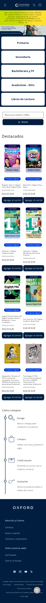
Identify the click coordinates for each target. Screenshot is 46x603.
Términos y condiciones (16, 539)
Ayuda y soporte (12, 533)
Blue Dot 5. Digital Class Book (32, 186)
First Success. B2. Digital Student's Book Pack (33, 320)
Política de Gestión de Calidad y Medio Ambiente (24, 592)
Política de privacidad (35, 584)
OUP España (10, 555)
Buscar (24, 122)
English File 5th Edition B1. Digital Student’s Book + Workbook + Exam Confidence (12, 319)
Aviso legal (24, 596)
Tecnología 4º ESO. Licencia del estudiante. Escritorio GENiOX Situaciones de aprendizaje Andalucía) (32, 380)
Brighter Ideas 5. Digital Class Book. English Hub (11, 186)
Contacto (9, 527)
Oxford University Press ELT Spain (22, 581)
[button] (5, 5)
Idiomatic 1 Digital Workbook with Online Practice (31, 253)
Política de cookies (24, 588)
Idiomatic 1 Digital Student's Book (9, 252)
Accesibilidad (19, 584)
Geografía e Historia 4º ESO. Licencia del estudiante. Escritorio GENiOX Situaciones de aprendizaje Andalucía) (11, 380)
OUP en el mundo (13, 561)
